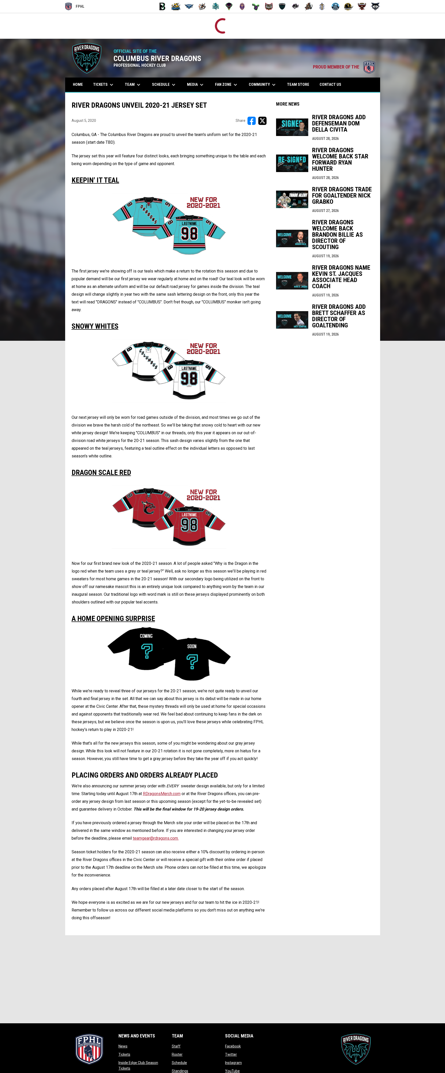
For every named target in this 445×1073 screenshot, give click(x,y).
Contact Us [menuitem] (330, 84)
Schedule (179, 1063)
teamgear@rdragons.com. (156, 838)
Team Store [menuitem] (300, 84)
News (122, 1046)
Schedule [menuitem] (164, 85)
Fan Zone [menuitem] (226, 85)
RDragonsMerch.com (162, 793)
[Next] (441, 26)
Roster (177, 1055)
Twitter (231, 1055)
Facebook (233, 1046)
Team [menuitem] (133, 85)
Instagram (233, 1063)
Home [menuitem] (78, 84)
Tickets (124, 1055)
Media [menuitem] (196, 85)
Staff (176, 1046)
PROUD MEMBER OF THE (344, 67)
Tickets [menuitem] (104, 85)
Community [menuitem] (263, 85)
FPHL (75, 7)
